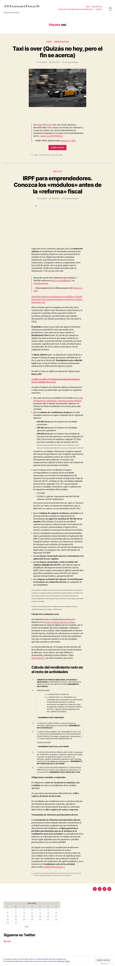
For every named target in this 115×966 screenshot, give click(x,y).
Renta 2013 (57, 171)
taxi (57, 155)
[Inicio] (95, 889)
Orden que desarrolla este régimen (60, 622)
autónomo (37, 873)
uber (60, 155)
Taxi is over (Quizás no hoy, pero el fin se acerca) (57, 52)
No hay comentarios (71, 62)
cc (64, 867)
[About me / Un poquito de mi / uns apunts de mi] (104, 889)
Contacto (98, 9)
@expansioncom (40, 283)
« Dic (26, 926)
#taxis (39, 125)
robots (53, 155)
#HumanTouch (97, 7)
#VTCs (49, 125)
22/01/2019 (56, 62)
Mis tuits (7, 941)
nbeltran (44, 62)
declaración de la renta (65, 873)
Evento (49, 41)
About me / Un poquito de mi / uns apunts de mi (76, 9)
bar (42, 873)
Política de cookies (63, 961)
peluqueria (56, 875)
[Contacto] (109, 889)
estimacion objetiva (45, 875)
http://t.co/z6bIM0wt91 (61, 280)
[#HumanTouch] (100, 889)
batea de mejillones (50, 873)
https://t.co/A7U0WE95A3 (52, 136)
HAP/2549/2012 (38, 658)
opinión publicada (61, 41)
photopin (59, 867)
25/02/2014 (56, 198)
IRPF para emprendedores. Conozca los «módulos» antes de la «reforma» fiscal (57, 185)
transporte (67, 875)
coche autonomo (44, 155)
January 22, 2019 (68, 140)
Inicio (88, 7)
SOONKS (47, 867)
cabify (36, 155)
